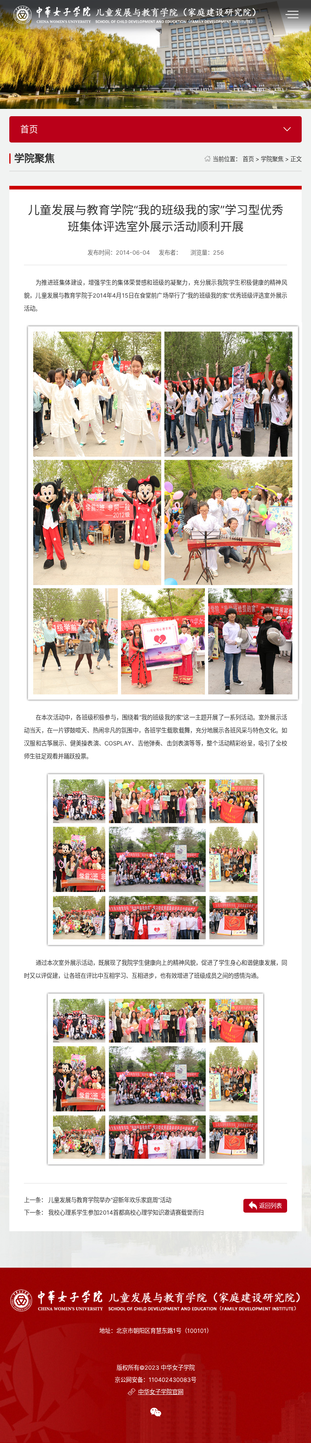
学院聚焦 (272, 158)
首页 (248, 158)
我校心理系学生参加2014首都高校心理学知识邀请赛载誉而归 (126, 1212)
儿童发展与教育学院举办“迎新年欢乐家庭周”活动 (109, 1199)
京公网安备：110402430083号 (155, 1379)
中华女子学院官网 (160, 1391)
